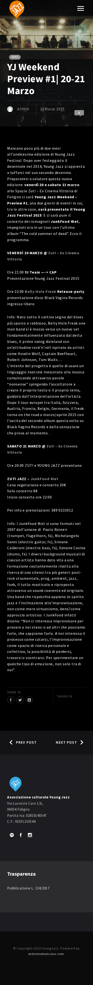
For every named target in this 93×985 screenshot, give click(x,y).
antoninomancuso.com (46, 954)
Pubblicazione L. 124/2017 (28, 888)
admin (23, 109)
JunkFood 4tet (44, 478)
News (14, 57)
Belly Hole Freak (40, 291)
